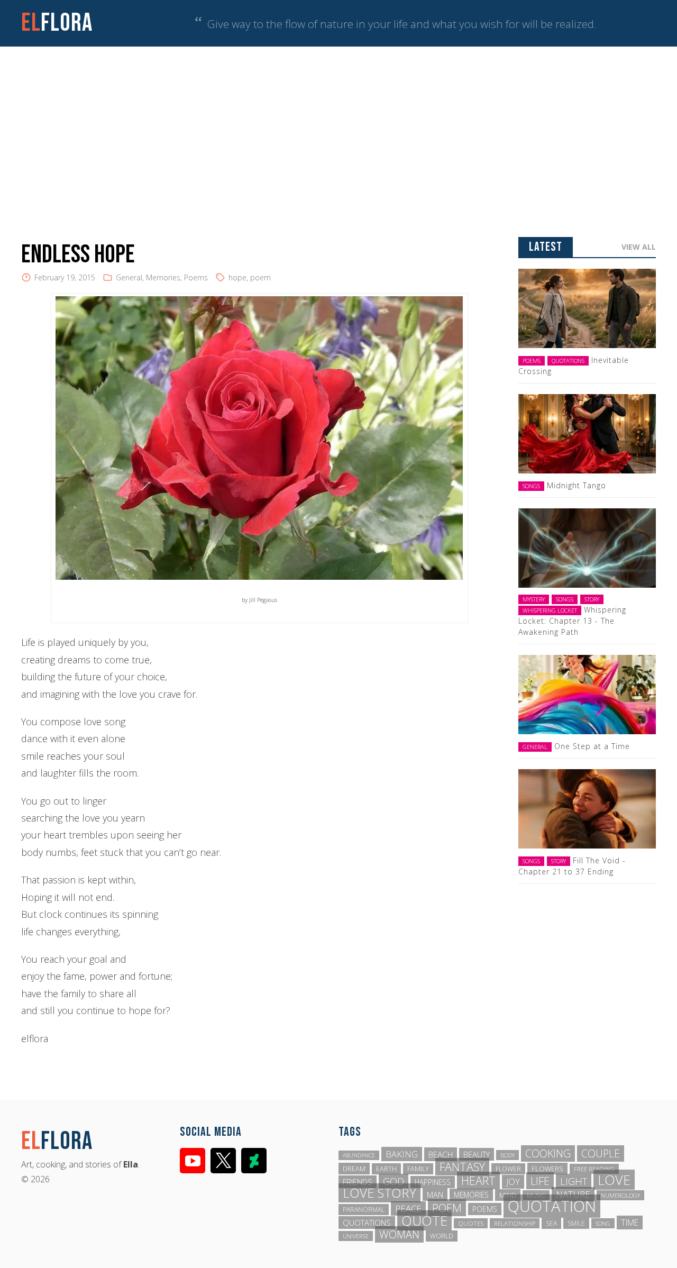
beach (440, 1154)
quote (424, 1220)
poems (484, 1209)
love (614, 1180)
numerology (620, 1195)
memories (471, 1195)
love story (379, 1192)
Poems (196, 277)
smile (576, 1223)
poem (260, 277)
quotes (470, 1223)
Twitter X (223, 1160)
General (129, 277)
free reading (594, 1169)
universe (356, 1236)
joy (513, 1182)
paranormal (364, 1209)
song (603, 1223)
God (393, 1181)
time (629, 1222)
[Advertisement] (338, 126)
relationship (514, 1223)
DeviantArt (254, 1160)
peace (408, 1208)
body (507, 1155)
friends (357, 1181)
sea (551, 1223)
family (418, 1168)
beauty (476, 1154)
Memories (163, 277)
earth (386, 1168)
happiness (433, 1182)
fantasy (462, 1166)
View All (638, 247)
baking (402, 1154)
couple (600, 1153)
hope (237, 277)
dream (354, 1168)
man (435, 1194)
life (540, 1180)
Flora (57, 23)
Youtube (192, 1160)
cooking (548, 1153)
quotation (552, 1206)
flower (508, 1168)
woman (399, 1234)
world (441, 1235)
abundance (359, 1155)
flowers (547, 1168)
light (573, 1181)
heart (478, 1180)
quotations (367, 1222)
